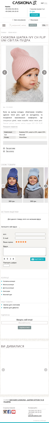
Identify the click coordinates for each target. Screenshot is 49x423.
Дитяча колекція (8, 288)
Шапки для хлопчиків (11, 305)
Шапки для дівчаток (11, 308)
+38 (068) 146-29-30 (11, 11)
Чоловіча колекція (9, 281)
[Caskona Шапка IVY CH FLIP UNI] (24, 74)
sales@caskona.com (35, 416)
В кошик (34, 15)
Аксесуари (6, 291)
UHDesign (43, 420)
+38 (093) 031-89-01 (11, 9)
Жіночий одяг (7, 294)
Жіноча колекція (8, 284)
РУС (45, 3)
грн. (44, 25)
